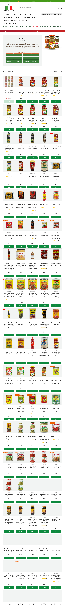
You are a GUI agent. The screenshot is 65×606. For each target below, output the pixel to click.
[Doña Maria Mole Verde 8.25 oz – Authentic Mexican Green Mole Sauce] (9, 510)
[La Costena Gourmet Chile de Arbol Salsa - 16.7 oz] (56, 596)
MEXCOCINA (28, 26)
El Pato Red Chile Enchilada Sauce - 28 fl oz (44, 410)
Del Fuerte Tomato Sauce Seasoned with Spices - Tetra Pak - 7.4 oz (32, 207)
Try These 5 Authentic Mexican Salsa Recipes (22, 50)
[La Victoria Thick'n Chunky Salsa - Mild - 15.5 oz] (32, 110)
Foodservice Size (18, 58)
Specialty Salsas (35, 61)
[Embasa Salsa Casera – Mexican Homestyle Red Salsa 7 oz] (21, 566)
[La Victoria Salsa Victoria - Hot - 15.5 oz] (32, 81)
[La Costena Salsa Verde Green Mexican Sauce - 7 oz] (9, 225)
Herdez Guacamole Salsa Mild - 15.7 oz (20, 437)
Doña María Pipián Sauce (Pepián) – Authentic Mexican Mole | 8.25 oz (20, 521)
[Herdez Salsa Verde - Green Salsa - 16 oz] (21, 485)
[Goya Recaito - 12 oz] (9, 166)
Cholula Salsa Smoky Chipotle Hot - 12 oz (20, 353)
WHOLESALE (36, 26)
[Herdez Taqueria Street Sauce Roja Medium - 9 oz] (32, 225)
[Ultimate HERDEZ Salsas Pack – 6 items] (9, 81)
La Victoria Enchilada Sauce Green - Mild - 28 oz (20, 382)
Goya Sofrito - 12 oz (20, 175)
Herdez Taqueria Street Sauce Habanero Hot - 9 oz (20, 148)
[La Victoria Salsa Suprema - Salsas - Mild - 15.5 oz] (44, 110)
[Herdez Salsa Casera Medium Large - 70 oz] (21, 539)
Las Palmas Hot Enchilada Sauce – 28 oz (44, 295)
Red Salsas (27, 61)
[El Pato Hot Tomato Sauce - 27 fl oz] (9, 399)
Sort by (4, 71)
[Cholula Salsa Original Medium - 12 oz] (56, 314)
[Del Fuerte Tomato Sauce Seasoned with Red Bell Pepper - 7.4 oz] (32, 566)
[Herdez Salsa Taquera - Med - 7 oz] (56, 457)
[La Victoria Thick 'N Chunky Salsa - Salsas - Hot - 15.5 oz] (44, 81)
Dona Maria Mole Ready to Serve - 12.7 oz (9, 438)
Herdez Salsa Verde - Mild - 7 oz (9, 467)
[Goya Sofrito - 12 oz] (21, 166)
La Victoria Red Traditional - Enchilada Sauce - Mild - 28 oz (9, 382)
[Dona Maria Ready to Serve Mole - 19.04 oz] (9, 539)
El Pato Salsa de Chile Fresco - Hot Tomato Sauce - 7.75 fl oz (56, 382)
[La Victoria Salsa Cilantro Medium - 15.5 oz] (32, 371)
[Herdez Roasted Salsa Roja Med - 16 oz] (56, 539)
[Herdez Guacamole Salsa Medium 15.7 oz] (32, 427)
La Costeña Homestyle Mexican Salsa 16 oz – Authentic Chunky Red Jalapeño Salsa (56, 577)
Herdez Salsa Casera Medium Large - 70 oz (21, 549)
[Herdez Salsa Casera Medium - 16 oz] (44, 457)
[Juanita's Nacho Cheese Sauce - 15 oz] (56, 195)
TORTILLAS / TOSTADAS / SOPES (22, 17)
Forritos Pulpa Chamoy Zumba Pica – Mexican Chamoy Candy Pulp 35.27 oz (9, 266)
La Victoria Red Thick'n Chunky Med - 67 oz (56, 147)
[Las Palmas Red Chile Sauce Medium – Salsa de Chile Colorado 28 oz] (9, 284)
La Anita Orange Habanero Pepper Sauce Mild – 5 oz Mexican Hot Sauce (32, 266)
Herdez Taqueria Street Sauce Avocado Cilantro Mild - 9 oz (9, 148)
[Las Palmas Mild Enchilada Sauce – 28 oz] (32, 284)
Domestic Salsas (10, 58)
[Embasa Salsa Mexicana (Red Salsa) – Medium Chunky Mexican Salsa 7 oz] (56, 225)
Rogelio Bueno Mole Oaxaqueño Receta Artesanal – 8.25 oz (44, 324)
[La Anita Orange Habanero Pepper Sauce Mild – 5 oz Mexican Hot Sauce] (32, 254)
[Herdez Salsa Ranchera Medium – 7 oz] (21, 457)
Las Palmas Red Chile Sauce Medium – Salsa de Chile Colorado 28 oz (9, 295)
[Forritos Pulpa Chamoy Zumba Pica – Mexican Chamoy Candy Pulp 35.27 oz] (9, 254)
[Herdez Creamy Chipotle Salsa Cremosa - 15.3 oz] (21, 81)
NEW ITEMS (11, 26)
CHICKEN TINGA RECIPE (45, 26)
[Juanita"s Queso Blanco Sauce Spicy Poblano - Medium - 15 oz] (44, 166)
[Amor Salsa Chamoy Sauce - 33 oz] (44, 195)
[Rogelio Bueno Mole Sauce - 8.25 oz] (21, 314)
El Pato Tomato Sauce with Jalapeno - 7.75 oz (32, 410)
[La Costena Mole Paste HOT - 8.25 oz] (32, 166)
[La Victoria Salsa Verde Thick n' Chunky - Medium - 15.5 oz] (9, 110)
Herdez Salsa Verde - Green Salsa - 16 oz (20, 495)
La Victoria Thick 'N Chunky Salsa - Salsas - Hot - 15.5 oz (44, 92)
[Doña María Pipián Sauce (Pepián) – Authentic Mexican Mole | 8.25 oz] (21, 510)
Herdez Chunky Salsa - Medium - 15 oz (44, 495)
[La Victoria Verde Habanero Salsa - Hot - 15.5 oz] (44, 371)
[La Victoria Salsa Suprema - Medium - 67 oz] (56, 110)
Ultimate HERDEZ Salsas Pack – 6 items (9, 91)
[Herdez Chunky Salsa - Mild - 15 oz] (32, 485)
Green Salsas (26, 58)
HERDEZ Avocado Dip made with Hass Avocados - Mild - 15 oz (44, 439)
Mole (18, 61)
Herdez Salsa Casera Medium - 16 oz (44, 467)
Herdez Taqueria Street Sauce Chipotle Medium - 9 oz (44, 148)
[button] (61, 7)
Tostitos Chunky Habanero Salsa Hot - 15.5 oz (44, 265)
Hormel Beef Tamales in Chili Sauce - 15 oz (56, 264)
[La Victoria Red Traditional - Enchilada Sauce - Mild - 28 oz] (9, 371)
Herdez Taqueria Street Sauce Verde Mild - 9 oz (32, 148)
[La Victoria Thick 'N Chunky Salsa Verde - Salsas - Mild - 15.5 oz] (56, 81)
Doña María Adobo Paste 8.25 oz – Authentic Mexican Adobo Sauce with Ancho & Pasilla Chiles (32, 522)
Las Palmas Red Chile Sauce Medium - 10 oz (21, 234)
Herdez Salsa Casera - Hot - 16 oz (9, 495)
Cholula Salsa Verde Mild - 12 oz (9, 353)
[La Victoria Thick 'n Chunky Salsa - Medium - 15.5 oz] (21, 110)
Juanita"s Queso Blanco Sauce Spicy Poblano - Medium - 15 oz (44, 177)
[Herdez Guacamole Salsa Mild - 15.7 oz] (21, 427)
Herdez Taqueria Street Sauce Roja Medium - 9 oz (32, 235)
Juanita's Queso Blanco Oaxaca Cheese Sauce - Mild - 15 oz (44, 355)
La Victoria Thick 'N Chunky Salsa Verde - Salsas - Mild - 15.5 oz (56, 92)
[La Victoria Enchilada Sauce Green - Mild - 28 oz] (21, 371)
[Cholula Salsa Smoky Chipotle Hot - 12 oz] (21, 343)
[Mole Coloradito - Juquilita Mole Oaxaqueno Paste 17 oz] (56, 166)
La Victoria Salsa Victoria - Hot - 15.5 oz (32, 91)
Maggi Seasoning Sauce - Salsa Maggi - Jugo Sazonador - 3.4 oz (9, 325)
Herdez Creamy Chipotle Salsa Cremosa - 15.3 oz (21, 92)
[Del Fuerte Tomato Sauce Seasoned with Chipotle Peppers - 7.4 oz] (21, 195)
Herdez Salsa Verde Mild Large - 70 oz (32, 549)
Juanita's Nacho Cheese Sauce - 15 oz (56, 205)
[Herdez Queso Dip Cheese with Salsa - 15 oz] (21, 254)
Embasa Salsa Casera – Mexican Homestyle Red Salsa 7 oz (21, 577)
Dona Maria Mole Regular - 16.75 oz (56, 520)
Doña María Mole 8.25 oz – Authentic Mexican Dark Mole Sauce (44, 521)
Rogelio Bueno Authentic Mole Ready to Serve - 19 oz (32, 324)
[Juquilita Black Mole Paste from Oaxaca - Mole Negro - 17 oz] (9, 195)
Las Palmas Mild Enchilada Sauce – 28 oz (32, 295)
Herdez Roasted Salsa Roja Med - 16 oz (56, 549)
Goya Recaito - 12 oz (9, 175)
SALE (17, 26)
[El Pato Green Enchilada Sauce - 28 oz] (56, 399)
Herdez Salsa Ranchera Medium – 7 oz (21, 468)
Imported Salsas (10, 61)
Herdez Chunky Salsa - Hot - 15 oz (56, 495)
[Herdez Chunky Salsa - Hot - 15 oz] (56, 485)
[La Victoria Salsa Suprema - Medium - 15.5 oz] (56, 343)
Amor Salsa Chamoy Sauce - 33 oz (44, 205)
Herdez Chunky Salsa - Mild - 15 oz (32, 495)
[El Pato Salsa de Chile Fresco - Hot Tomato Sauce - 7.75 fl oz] (56, 371)
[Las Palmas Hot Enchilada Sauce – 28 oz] (44, 284)
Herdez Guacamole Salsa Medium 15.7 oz (32, 437)
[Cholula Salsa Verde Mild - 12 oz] (9, 343)
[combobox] (35, 7)
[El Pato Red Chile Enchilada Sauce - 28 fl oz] (44, 399)
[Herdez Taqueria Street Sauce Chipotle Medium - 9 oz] (44, 138)
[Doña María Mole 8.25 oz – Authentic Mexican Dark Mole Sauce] (44, 510)
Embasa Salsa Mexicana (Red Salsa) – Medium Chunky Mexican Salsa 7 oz (56, 236)
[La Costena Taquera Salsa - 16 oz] (32, 596)
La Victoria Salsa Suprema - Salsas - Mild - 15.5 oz (44, 120)
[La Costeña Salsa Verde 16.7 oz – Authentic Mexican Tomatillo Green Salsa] (9, 596)
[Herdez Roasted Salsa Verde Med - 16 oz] (44, 539)
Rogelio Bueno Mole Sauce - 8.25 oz (20, 323)
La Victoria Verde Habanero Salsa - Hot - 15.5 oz (44, 382)
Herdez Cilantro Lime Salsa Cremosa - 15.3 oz (9, 577)
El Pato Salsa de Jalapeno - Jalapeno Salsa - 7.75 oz (20, 410)
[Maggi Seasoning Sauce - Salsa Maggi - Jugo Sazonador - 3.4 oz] (9, 314)
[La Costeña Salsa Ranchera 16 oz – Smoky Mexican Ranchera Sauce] (21, 596)
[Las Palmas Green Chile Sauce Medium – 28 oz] (21, 284)
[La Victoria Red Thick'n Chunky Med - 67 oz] (56, 138)
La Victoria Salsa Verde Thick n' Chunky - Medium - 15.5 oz (9, 120)
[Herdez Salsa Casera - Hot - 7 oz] (56, 427)
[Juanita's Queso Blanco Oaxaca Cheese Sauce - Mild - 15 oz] (44, 343)
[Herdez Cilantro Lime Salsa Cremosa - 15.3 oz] (9, 566)
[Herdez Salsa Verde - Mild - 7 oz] (9, 457)
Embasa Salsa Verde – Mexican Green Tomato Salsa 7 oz (44, 235)
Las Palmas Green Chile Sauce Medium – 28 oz (21, 295)
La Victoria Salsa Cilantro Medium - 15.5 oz (32, 382)
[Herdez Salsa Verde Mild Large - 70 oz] (32, 539)
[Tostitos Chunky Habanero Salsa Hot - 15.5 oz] (44, 254)
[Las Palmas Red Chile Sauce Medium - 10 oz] (21, 225)
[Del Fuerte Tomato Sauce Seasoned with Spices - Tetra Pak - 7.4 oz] (32, 195)
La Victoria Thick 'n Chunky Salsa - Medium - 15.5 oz (20, 120)
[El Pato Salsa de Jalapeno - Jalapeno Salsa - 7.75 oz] (21, 399)
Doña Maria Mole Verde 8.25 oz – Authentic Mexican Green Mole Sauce (9, 521)
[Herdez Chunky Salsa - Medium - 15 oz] (44, 485)
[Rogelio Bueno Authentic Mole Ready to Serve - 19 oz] (32, 314)
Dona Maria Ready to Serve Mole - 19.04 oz (9, 549)
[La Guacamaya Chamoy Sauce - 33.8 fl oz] (32, 343)
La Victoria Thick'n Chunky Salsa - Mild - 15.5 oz (32, 120)
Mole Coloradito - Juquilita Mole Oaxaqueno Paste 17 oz (56, 177)
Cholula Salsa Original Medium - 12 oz (56, 323)
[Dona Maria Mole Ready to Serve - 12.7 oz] (9, 427)
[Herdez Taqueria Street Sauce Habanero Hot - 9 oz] (21, 138)
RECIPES (22, 26)
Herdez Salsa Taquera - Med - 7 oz (56, 467)
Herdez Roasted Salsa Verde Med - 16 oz (44, 549)
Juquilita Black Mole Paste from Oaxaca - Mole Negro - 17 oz (9, 206)
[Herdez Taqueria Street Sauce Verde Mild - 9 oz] (32, 138)
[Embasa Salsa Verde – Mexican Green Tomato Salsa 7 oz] (44, 225)
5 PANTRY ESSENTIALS (57, 26)
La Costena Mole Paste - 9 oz (44, 576)
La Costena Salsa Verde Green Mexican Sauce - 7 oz (9, 235)
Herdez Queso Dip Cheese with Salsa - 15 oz (21, 265)
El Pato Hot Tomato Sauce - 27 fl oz (9, 409)
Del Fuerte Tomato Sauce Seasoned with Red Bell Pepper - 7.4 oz (32, 577)
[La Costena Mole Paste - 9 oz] (44, 566)
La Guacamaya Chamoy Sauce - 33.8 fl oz (32, 354)
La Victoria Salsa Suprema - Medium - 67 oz (56, 120)
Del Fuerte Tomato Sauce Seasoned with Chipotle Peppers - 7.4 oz (21, 207)
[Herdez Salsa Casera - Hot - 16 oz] (9, 485)
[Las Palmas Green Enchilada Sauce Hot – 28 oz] (56, 284)
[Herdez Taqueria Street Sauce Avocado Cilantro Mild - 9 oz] (9, 138)
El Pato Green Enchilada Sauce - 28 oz (56, 410)
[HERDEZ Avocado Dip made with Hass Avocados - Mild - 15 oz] (44, 427)
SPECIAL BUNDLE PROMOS (9, 23)
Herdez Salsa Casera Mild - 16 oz (32, 467)
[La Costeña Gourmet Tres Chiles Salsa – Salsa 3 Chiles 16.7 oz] (44, 596)
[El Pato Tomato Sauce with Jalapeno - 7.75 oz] (32, 399)
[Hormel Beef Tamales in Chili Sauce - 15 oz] (56, 254)
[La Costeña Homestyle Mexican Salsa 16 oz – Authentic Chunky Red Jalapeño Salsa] (56, 566)
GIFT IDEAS (4, 26)
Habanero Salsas (35, 58)
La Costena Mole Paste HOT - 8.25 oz (32, 175)
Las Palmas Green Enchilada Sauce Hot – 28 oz (56, 295)
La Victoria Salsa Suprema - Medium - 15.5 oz (56, 354)
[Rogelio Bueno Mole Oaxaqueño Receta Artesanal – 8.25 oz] (44, 314)
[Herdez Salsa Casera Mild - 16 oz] (32, 457)
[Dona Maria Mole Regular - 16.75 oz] (56, 510)
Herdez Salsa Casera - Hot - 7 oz (56, 437)
